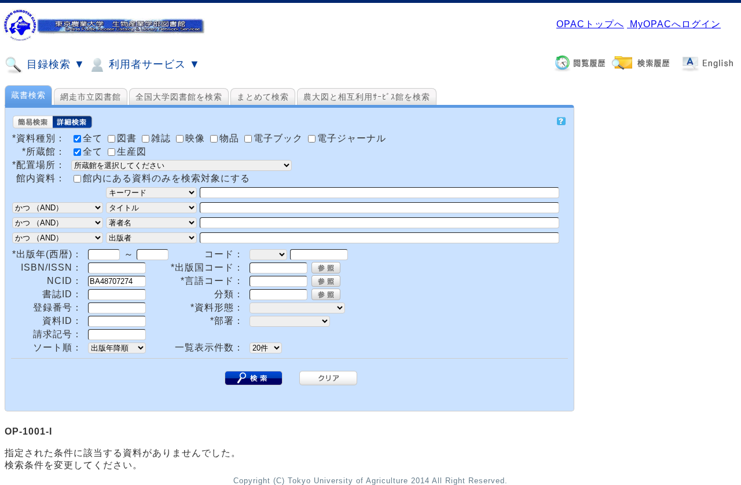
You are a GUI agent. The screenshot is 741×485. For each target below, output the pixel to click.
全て (94, 151)
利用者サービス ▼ (152, 64)
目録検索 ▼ (54, 64)
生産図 (131, 151)
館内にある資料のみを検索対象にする (166, 178)
